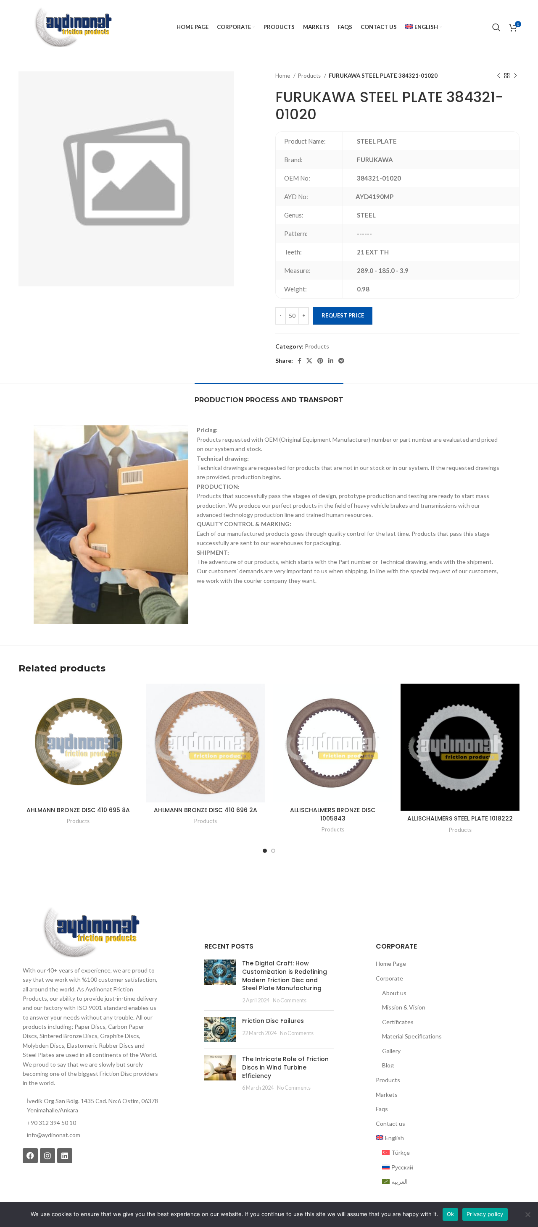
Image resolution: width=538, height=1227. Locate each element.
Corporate (389, 978)
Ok (450, 1214)
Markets (387, 1094)
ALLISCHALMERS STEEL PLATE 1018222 (460, 818)
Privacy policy (485, 1214)
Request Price (343, 315)
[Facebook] (30, 1155)
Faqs (382, 1108)
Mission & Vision (403, 1007)
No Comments (289, 1000)
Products (310, 75)
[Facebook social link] (299, 360)
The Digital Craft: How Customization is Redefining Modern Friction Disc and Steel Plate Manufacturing (284, 975)
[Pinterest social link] (320, 360)
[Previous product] (498, 76)
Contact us (390, 1123)
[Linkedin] (64, 1155)
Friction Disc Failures (273, 1021)
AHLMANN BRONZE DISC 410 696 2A (205, 810)
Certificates (398, 1021)
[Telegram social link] (341, 360)
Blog (388, 1065)
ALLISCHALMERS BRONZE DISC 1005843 (332, 814)
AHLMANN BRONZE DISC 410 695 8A (78, 810)
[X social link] (309, 360)
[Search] (496, 27)
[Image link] (90, 931)
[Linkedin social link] (331, 360)
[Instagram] (47, 1155)
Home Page (391, 963)
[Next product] (515, 76)
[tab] (269, 396)
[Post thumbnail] (220, 982)
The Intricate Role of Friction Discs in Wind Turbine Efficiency (285, 1067)
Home (283, 75)
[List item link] (90, 1135)
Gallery (391, 1050)
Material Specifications (412, 1036)
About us (394, 992)
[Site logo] (72, 26)
